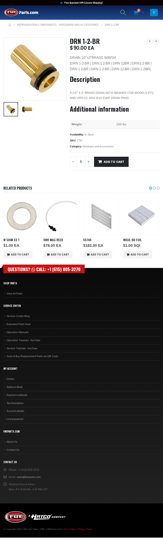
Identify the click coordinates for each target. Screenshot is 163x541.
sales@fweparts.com (29, 477)
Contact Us (13, 449)
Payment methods (17, 395)
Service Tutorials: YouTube (22, 348)
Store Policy (70, 529)
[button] (9, 69)
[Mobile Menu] (154, 12)
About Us (12, 441)
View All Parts (14, 293)
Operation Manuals (18, 332)
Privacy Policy (85, 529)
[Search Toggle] (123, 12)
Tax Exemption (15, 403)
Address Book (15, 387)
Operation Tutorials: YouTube (23, 340)
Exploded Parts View (19, 324)
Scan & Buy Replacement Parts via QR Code (32, 356)
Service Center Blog (18, 316)
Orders (10, 379)
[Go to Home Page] (9, 24)
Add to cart (114, 162)
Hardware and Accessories (98, 146)
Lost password (15, 419)
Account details (15, 411)
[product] (21, 216)
